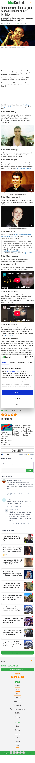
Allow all (17, 392)
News (17, 726)
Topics (18, 689)
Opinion (17, 734)
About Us (17, 693)
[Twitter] (15, 677)
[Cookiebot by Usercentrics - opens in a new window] (25, 357)
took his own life (9, 335)
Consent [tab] (4, 362)
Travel (17, 742)
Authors (17, 686)
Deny (17, 404)
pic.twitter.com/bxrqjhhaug (11, 251)
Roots (17, 745)
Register (17, 713)
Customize (16, 398)
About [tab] (30, 362)
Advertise (17, 701)
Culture (17, 738)
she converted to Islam (23, 168)
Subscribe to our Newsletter (17, 669)
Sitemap (17, 717)
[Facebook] (12, 677)
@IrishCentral (14, 23)
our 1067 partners (13, 371)
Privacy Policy (17, 705)
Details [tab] (12, 362)
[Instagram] (19, 677)
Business (17, 730)
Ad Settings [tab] (21, 362)
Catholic (11, 411)
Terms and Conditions (17, 709)
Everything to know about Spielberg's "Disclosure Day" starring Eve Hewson (28, 430)
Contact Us (17, 697)
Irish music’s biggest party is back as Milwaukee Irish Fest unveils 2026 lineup (17, 430)
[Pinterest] (22, 677)
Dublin (20, 411)
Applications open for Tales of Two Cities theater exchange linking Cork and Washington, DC (6, 438)
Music (16, 411)
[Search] (31, 3)
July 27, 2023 (28, 253)
